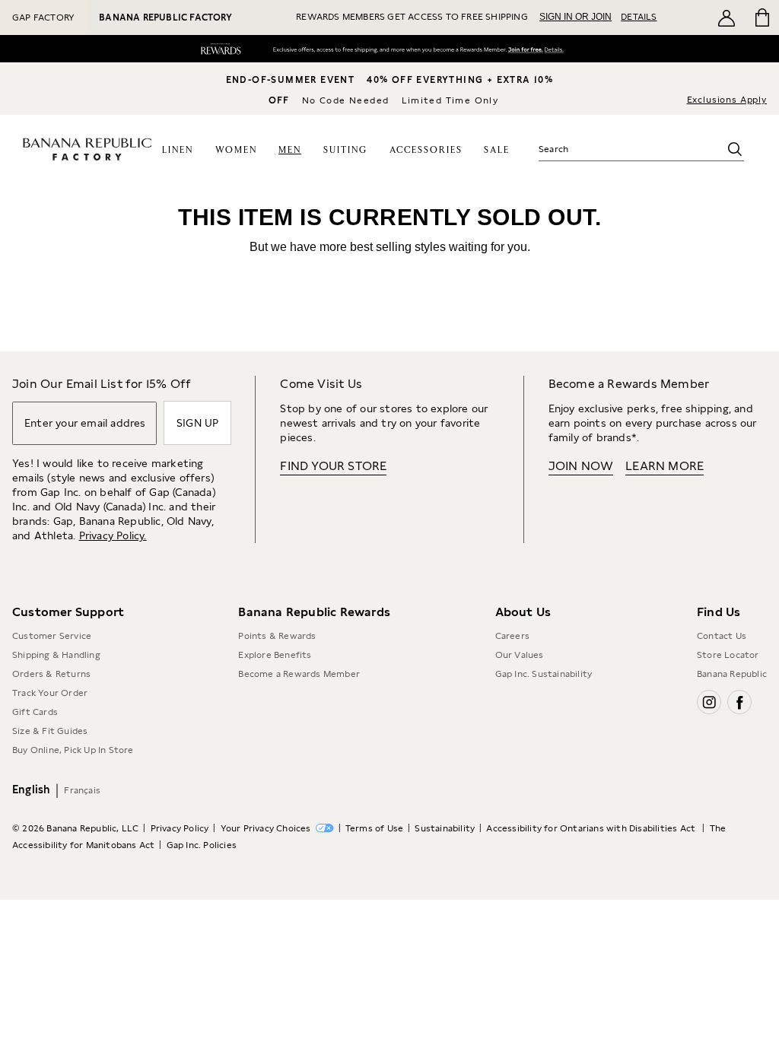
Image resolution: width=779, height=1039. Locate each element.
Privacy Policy (180, 828)
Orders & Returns (51, 674)
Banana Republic (732, 674)
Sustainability (445, 828)
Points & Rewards (277, 636)
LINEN (177, 150)
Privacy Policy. (113, 535)
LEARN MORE (664, 466)
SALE (497, 150)
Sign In (516, 50)
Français (82, 790)
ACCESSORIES (426, 150)
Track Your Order (49, 693)
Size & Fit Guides (49, 731)
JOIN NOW (581, 466)
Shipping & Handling (56, 655)
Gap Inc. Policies (202, 845)
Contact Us (721, 636)
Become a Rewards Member (299, 674)
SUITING (345, 150)
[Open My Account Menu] (726, 17)
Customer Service (51, 636)
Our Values (519, 655)
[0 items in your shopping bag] (761, 17)
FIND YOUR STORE (333, 466)
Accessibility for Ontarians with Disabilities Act (592, 828)
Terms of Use (374, 828)
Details (557, 51)
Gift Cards (35, 712)
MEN (289, 150)
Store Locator (728, 655)
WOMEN (236, 150)
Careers (512, 636)
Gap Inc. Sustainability (544, 674)
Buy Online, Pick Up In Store (73, 750)
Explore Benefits (274, 655)
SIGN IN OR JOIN (575, 16)
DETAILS (639, 16)
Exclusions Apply (727, 99)
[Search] (735, 149)
